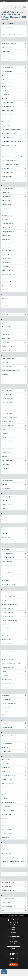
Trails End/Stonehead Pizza (9, 857)
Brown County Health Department (14, 4)
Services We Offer (11, 11)
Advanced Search (13, 924)
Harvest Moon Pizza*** (8, 402)
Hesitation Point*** (7, 429)
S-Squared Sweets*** (7, 806)
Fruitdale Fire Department (8, 346)
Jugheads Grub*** (6, 508)
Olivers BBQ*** (6, 675)
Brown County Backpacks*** (9, 102)
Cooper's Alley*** (6, 266)
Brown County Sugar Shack (9, 168)
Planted (4, 715)
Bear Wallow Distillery (7, 71)
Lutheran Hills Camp (7, 541)
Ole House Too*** (6, 671)
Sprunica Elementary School (9, 802)
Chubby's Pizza (6, 239)
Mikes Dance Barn (6, 565)
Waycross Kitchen (6, 902)
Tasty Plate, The (6, 846)
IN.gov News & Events (13, 941)
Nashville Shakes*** (7, 624)
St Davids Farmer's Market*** (9, 810)
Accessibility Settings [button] (13, 958)
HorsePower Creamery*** (8, 460)
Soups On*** (5, 787)
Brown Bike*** (5, 98)
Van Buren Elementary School (9, 890)
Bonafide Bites (5, 94)
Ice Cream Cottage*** (7, 480)
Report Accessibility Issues (13, 961)
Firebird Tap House (6, 338)
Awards (13, 948)
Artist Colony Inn (6, 59)
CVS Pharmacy (6, 286)
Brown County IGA (6, 122)
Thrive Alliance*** (6, 854)
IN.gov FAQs (13, 932)
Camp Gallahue (6, 196)
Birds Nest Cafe (6, 90)
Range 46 (4, 739)
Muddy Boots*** (6, 580)
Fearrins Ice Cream (6, 330)
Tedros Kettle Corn (7, 850)
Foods (17, 11)
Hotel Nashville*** (6, 464)
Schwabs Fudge (6, 771)
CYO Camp (5, 289)
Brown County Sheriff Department (10, 160)
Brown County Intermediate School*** (11, 129)
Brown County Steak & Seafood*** (11, 164)
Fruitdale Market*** (7, 350)
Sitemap (13, 929)
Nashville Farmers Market (8, 608)
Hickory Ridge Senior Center (9, 437)
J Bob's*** (4, 500)
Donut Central (5, 306)
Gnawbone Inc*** (6, 374)
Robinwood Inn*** (6, 751)
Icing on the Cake (6, 488)
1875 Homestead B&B (7, 27)
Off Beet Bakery (6, 656)
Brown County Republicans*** (9, 153)
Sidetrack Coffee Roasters (8, 775)
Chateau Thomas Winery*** (9, 231)
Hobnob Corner (6, 445)
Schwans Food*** (6, 767)
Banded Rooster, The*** (8, 67)
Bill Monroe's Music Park (8, 87)
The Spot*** (5, 798)
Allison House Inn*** (7, 51)
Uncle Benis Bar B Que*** (8, 874)
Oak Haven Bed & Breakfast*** (9, 652)
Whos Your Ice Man (7, 906)
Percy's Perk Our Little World (9, 703)
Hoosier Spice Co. (6, 452)
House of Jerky (6, 468)
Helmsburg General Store (8, 421)
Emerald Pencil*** (6, 314)
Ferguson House (6, 334)
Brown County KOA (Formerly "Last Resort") (13, 141)
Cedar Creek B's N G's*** (8, 223)
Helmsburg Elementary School (9, 417)
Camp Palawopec (6, 204)
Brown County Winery (7, 172)
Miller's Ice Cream (6, 569)
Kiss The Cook (5, 517)
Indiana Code (13, 943)
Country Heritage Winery (8, 274)
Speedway (4, 795)
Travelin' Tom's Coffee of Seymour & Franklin (13, 861)
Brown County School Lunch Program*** (12, 157)
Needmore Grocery (7, 632)
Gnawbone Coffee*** (7, 366)
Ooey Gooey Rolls (6, 679)
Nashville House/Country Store (9, 620)
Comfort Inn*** (6, 258)
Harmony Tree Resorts (7, 398)
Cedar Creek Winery (7, 227)
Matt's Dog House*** (7, 549)
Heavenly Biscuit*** (7, 413)
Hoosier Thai (5, 456)
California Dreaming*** (7, 188)
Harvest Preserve (6, 406)
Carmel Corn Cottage (7, 216)
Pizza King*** (5, 711)
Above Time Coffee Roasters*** (10, 43)
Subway (4, 822)
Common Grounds (6, 262)
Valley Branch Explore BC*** (9, 882)
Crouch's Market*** (7, 282)
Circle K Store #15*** (7, 251)
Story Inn (4, 818)
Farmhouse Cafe (6, 327)
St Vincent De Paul (6, 814)
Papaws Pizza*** (6, 695)
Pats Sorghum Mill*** (7, 699)
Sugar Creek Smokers (7, 826)
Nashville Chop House (7, 600)
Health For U (5, 410)
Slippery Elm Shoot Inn (7, 783)
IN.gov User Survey (13, 922)
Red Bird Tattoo (6, 747)
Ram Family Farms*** (7, 743)
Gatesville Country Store (8, 358)
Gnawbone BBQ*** (7, 362)
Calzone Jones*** (6, 192)
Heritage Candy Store (7, 425)
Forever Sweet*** (6, 342)
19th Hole (4, 31)
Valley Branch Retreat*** (8, 886)
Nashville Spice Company (8, 628)
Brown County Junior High (8, 133)
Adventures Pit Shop (7, 47)
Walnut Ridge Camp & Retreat (9, 898)
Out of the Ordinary (7, 687)
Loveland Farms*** (6, 537)
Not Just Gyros (6, 635)
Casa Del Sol (5, 219)
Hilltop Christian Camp (7, 441)
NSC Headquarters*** (7, 643)
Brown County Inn (6, 125)
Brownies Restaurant (7, 176)
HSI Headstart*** (6, 472)
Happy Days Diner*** (7, 390)
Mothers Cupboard (7, 576)
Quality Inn (5, 723)
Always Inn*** (5, 55)
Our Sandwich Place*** (8, 683)
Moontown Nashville (7, 573)
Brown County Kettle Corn (8, 137)
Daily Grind (5, 298)
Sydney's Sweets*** (7, 837)
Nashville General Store (8, 616)
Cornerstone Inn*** (7, 270)
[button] (26, 1)
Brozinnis (4, 180)
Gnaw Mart (5, 378)
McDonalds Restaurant (8, 553)
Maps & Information (13, 938)
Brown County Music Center (9, 145)
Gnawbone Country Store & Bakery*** (11, 370)
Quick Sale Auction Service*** (9, 727)
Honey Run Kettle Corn (7, 448)
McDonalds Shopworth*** (8, 557)
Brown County (3, 11)
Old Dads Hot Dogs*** (7, 660)
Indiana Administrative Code (13, 946)
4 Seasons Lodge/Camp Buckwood (11, 35)
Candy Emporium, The (7, 212)
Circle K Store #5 (6, 247)
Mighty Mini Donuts (7, 561)
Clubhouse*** (5, 254)
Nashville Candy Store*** (8, 597)
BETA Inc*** (5, 75)
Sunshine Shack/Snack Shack (9, 829)
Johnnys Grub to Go (7, 504)
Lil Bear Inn (4, 529)
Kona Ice (4, 521)
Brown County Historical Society (10, 118)
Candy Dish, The (6, 208)
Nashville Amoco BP (7, 593)
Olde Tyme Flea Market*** (8, 667)
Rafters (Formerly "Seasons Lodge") (11, 736)
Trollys (3, 865)
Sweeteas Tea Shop (7, 833)
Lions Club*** (5, 533)
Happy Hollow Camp (7, 394)
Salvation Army (6, 763)
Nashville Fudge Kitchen (8, 612)
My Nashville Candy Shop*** (9, 584)
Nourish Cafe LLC (6, 639)
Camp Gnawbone (6, 200)
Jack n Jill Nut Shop (7, 497)
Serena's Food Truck (7, 779)
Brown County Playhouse (8, 149)
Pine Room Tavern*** (7, 707)
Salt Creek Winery (6, 760)
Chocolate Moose (6, 235)
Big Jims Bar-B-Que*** (7, 79)
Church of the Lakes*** (8, 243)
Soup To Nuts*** (6, 791)
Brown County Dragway (8, 110)
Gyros (3, 382)
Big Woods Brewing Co (7, 83)
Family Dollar (5, 323)
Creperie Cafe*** (6, 278)
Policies (13, 927)
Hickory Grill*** (6, 433)
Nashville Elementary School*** (10, 604)
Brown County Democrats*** (9, 106)
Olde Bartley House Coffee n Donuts (11, 663)
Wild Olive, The (5, 910)
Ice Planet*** (5, 484)
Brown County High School (8, 114)
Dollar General (5, 302)
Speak (13, 964)
